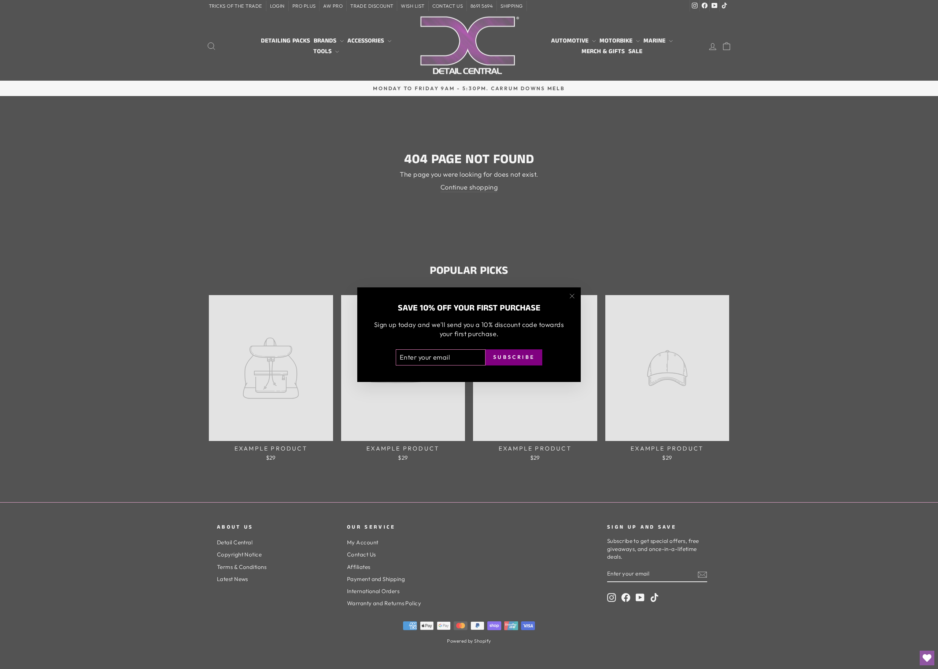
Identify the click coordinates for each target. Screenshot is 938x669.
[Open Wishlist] (927, 658)
